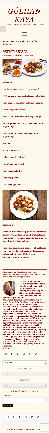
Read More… (8, 348)
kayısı (27, 274)
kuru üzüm (12, 276)
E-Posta (7, 396)
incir (13, 274)
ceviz (10, 274)
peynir (19, 276)
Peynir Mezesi (15, 52)
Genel (10, 272)
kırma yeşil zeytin (35, 274)
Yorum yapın (29, 55)
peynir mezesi (25, 276)
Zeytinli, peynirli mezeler (30, 272)
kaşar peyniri (20, 274)
